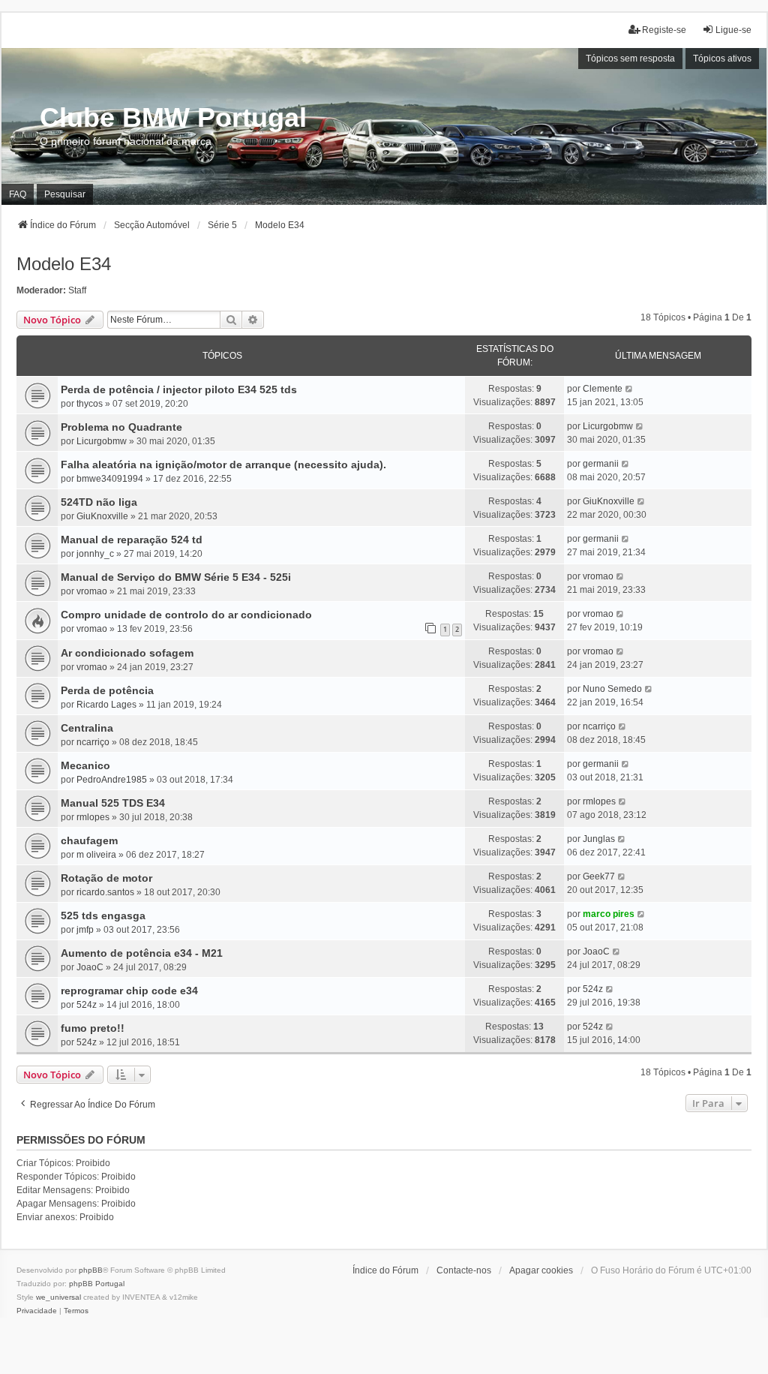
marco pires (608, 914)
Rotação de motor (106, 878)
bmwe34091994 (109, 479)
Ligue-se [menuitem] (734, 30)
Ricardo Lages (106, 704)
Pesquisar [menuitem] (65, 194)
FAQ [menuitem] (17, 194)
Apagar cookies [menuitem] (541, 1270)
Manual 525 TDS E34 (113, 803)
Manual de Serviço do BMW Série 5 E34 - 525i (176, 577)
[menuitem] (36, 1311)
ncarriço (93, 742)
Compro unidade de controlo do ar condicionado (186, 615)
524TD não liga (99, 502)
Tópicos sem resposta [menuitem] (630, 58)
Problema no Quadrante (121, 427)
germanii (601, 464)
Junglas (599, 839)
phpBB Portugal (96, 1283)
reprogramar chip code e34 (129, 991)
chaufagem (89, 840)
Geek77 (599, 876)
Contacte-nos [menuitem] (463, 1270)
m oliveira (96, 854)
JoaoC (90, 967)
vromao (91, 591)
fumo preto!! (92, 1028)
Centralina (87, 728)
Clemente (602, 388)
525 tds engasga (103, 915)
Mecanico (85, 765)
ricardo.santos (105, 892)
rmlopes (93, 817)
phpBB (91, 1270)
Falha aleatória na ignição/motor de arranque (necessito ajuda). (223, 465)
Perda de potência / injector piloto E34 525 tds (179, 389)
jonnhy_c (95, 554)
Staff (77, 290)
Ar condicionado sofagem (127, 653)
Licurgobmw (101, 441)
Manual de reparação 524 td (131, 540)
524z (86, 1005)
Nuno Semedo (612, 689)
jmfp (85, 930)
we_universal (58, 1297)
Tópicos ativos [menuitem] (722, 58)
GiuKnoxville (102, 516)
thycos (89, 403)
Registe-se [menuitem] (664, 30)
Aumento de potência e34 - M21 (142, 953)
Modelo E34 (63, 264)
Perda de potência (107, 690)
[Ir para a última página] (629, 388)
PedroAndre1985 (111, 779)
